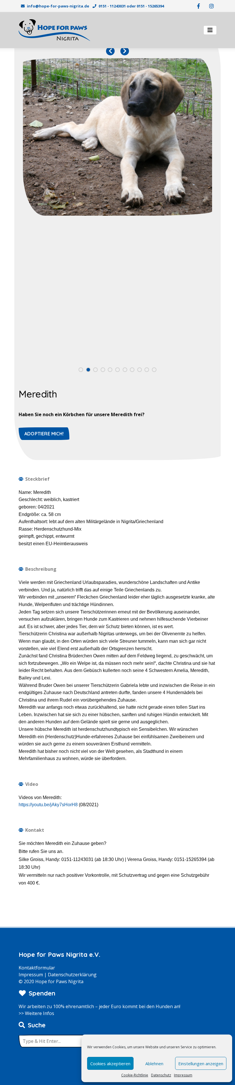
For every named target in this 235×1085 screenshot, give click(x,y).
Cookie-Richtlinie (134, 1075)
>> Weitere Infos (36, 1013)
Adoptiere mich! (44, 434)
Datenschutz (161, 1075)
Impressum (183, 1075)
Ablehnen (154, 1063)
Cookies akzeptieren (110, 1063)
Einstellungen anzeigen (200, 1063)
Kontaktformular (37, 968)
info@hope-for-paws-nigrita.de (58, 6)
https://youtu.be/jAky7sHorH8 (48, 804)
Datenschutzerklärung (72, 974)
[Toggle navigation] (210, 30)
